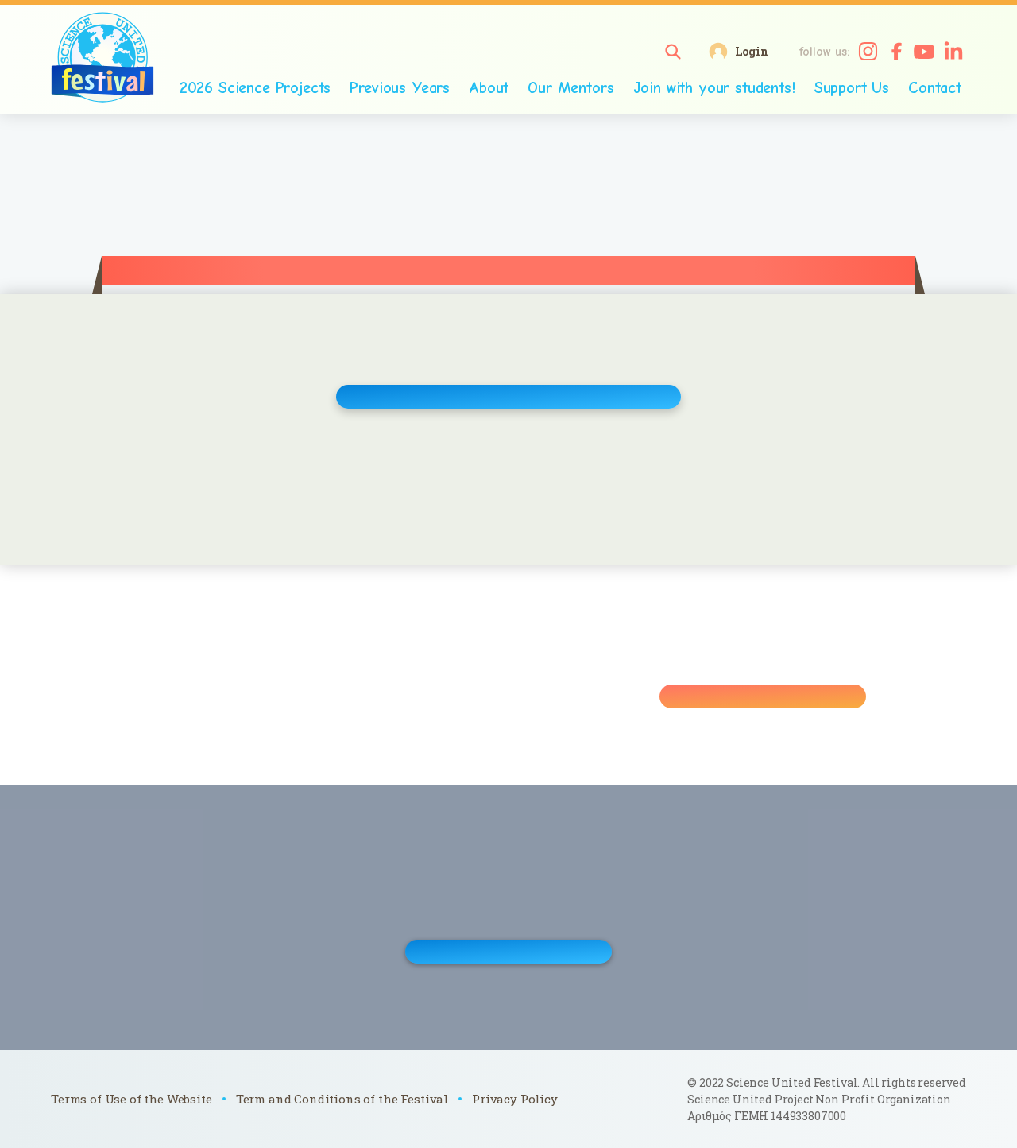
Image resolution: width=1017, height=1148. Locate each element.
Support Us (851, 88)
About (488, 88)
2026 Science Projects (255, 88)
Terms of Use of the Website (131, 1099)
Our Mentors (570, 88)
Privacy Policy (515, 1099)
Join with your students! (714, 88)
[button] (673, 51)
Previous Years (400, 88)
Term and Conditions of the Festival (342, 1099)
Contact (934, 88)
